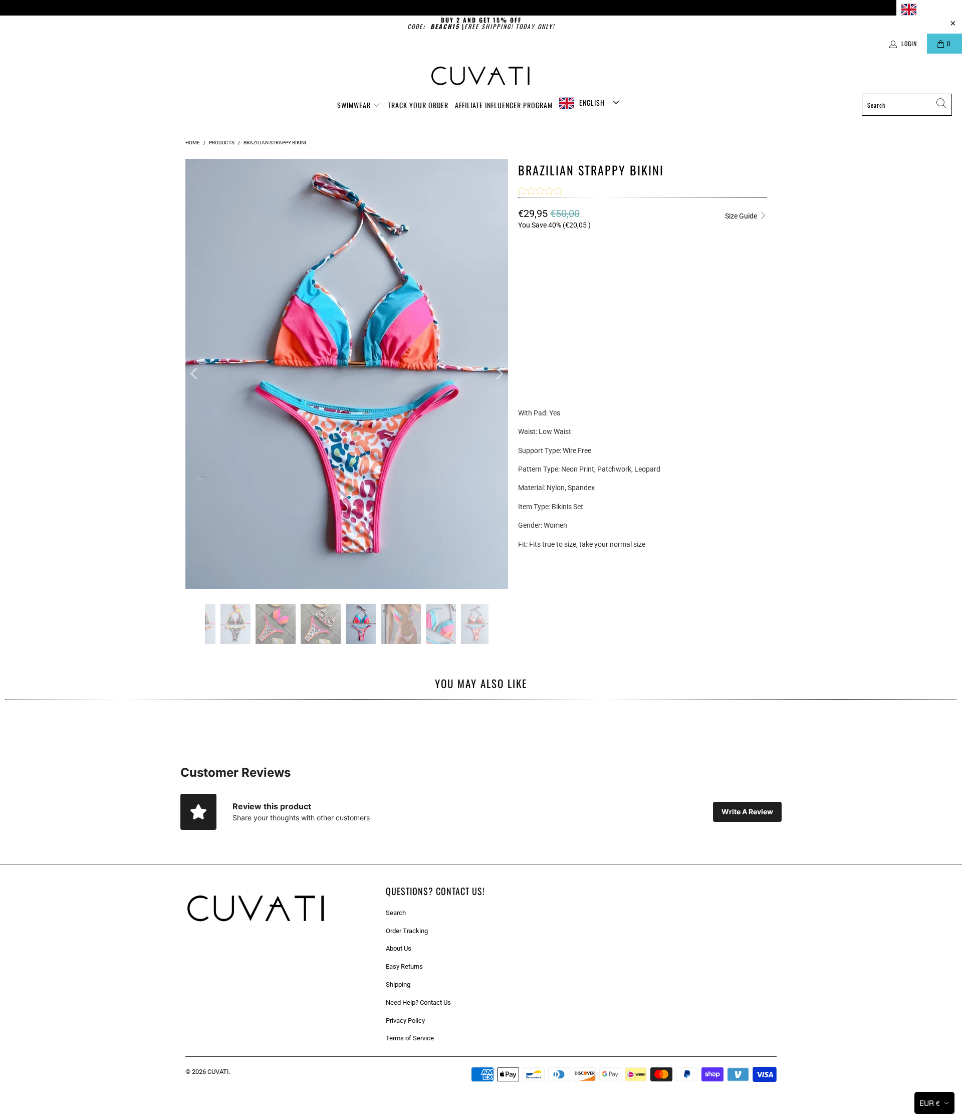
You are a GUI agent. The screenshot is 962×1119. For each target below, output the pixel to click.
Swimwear (355, 105)
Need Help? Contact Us (418, 1002)
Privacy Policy (405, 1020)
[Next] (499, 374)
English (931, 9)
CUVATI (218, 1071)
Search (396, 913)
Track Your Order (418, 105)
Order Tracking (407, 931)
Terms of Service (410, 1038)
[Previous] (195, 374)
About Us (398, 948)
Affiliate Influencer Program (504, 105)
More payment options (703, 369)
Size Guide (742, 216)
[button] (540, 192)
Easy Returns (404, 966)
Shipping (398, 984)
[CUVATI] (481, 76)
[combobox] (929, 9)
